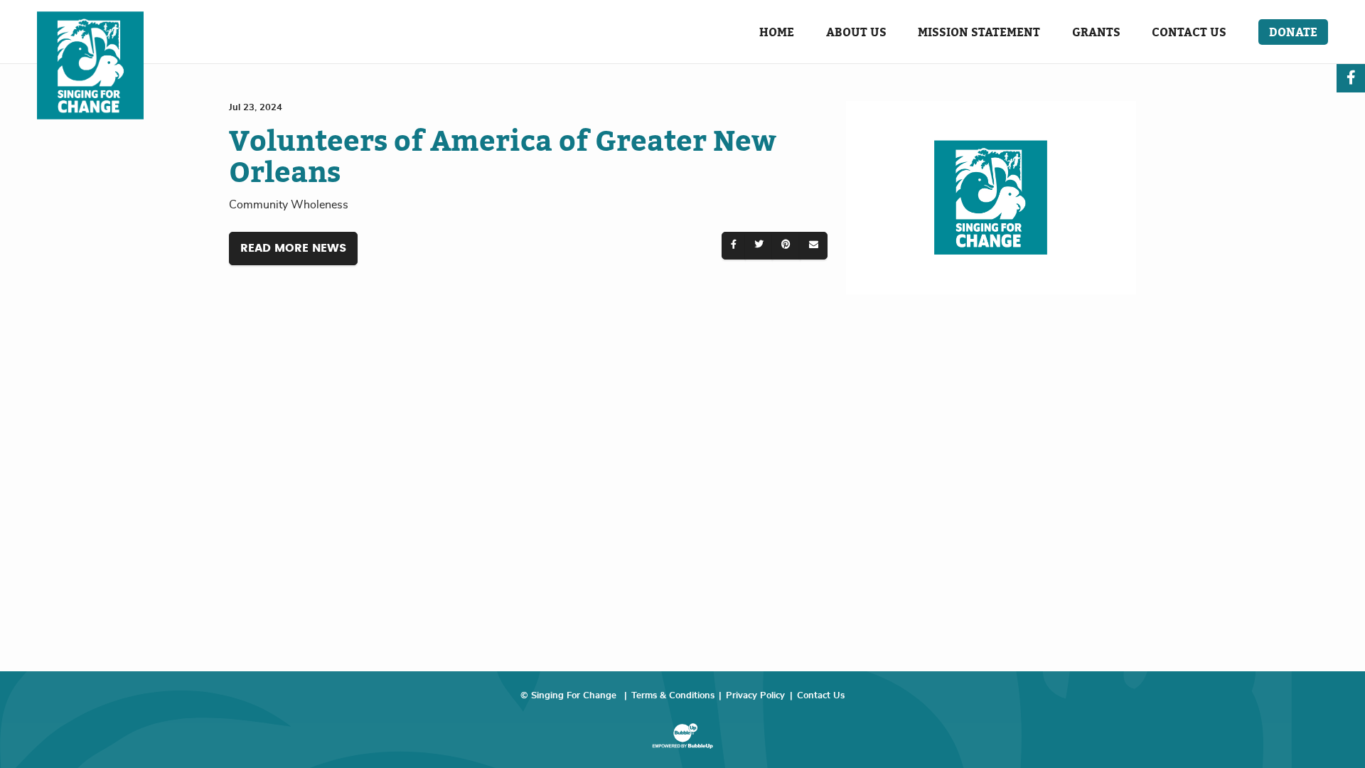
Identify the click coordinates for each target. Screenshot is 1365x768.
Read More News (293, 248)
